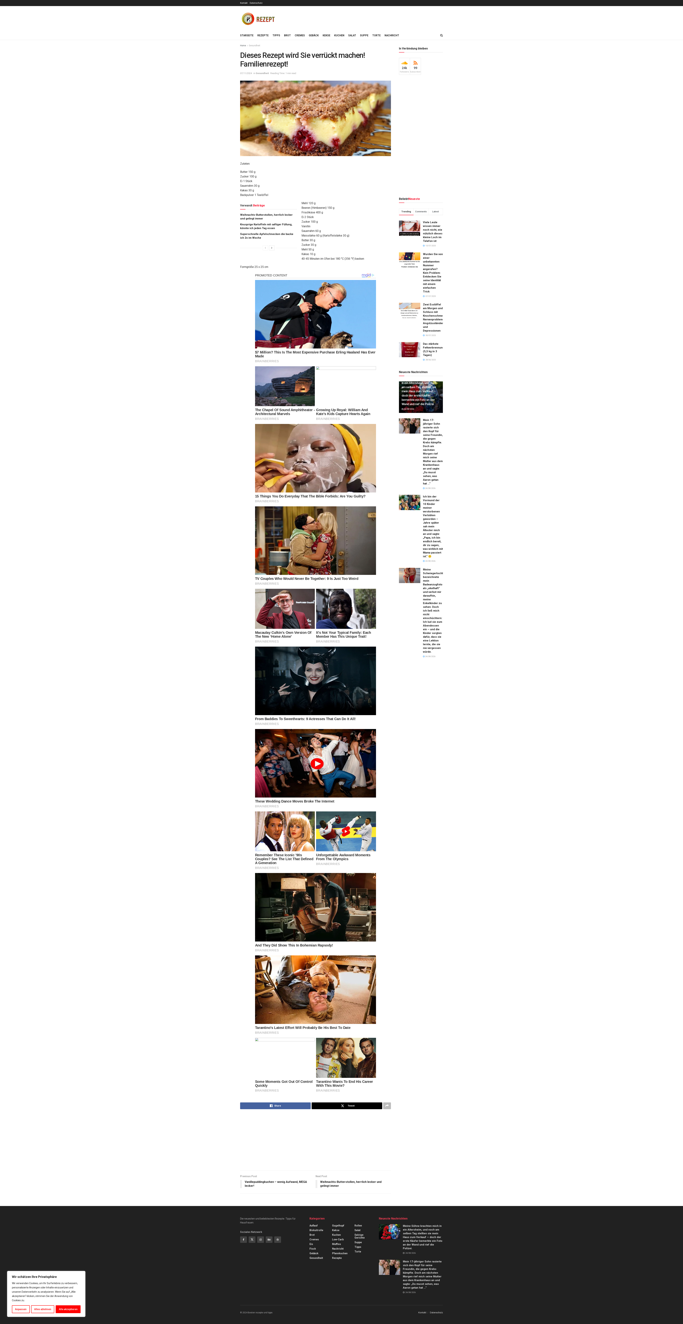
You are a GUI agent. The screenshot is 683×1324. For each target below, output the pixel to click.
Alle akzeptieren (68, 1309)
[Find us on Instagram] (260, 1239)
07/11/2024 (246, 73)
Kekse (326, 35)
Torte (376, 35)
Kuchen (339, 35)
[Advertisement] (378, 18)
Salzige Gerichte (359, 1236)
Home (243, 45)
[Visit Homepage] (258, 18)
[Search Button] (441, 35)
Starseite (246, 35)
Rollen (358, 1225)
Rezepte (263, 35)
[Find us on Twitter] (252, 1239)
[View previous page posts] (265, 247)
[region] (46, 1294)
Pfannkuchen (340, 1253)
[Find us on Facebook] (243, 1239)
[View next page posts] (271, 247)
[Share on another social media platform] (387, 1105)
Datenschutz (256, 3)
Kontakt (244, 3)
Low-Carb (338, 1239)
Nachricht (392, 35)
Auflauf (313, 1225)
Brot (287, 35)
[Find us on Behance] (269, 1239)
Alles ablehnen (42, 1309)
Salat (352, 35)
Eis (311, 1244)
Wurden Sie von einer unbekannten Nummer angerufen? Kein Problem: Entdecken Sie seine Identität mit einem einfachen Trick (433, 273)
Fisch (312, 1248)
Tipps (276, 35)
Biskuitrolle (316, 1230)
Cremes (300, 35)
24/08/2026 (408, 409)
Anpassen (21, 1309)
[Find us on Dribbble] (277, 1239)
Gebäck (314, 35)
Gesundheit (254, 45)
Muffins (336, 1244)
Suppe (364, 35)
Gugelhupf (338, 1225)
